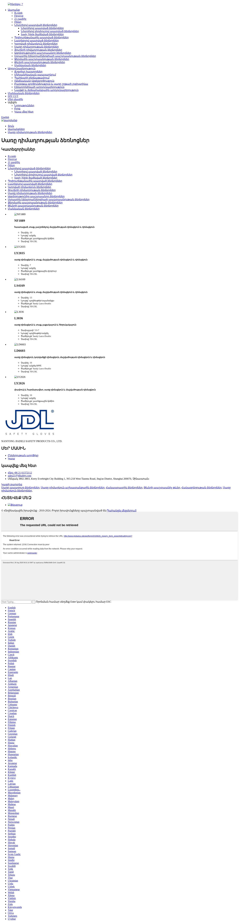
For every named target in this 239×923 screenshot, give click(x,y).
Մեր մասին (15, 99)
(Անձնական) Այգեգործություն (34, 80)
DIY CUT (13, 96)
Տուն (11, 126)
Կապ (11, 458)
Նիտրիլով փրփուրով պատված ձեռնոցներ (50, 31)
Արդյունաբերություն (21, 68)
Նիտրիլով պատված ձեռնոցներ (35, 25)
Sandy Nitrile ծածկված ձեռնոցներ (42, 34)
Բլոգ (17, 108)
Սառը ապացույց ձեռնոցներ (20, 487)
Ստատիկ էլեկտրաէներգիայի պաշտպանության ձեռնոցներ (55, 56)
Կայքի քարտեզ (11, 484)
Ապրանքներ (16, 129)
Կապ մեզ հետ (23, 111)
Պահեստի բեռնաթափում (31, 77)
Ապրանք (14, 9)
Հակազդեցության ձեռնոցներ (201, 487)
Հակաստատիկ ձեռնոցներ (124, 487)
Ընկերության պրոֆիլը (23, 455)
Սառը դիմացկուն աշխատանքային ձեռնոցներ (73, 487)
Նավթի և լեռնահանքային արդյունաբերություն (46, 90)
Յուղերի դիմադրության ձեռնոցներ (38, 49)
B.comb (18, 12)
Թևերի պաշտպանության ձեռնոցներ (39, 62)
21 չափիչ (20, 18)
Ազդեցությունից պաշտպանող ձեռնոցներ (42, 53)
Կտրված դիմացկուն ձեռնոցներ (36, 43)
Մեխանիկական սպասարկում (35, 74)
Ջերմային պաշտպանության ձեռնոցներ (41, 59)
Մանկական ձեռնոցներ (30, 65)
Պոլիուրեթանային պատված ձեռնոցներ (41, 37)
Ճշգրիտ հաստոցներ (28, 71)
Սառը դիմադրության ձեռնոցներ (36, 46)
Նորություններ (24, 105)
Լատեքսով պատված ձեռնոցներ (36, 40)
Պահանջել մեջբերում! (122, 510)
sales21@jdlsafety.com (19, 475)
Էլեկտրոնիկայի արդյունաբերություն (39, 87)
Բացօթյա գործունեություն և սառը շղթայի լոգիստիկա (51, 84)
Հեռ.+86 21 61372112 (20, 472)
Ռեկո (17, 22)
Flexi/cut (18, 15)
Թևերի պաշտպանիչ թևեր (162, 487)
